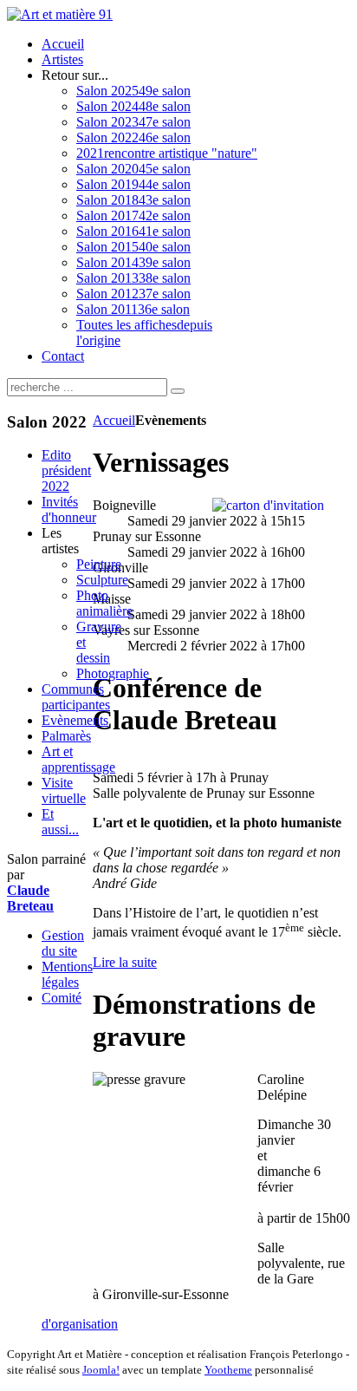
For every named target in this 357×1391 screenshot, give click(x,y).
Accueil (114, 420)
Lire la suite (125, 962)
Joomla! (101, 1369)
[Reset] (178, 391)
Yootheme (228, 1369)
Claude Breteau (30, 898)
